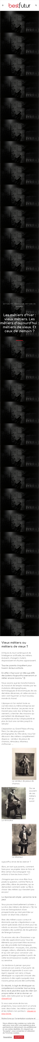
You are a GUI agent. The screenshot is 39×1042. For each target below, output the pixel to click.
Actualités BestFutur (13, 304)
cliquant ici (6, 998)
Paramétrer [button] (7, 1037)
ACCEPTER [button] (19, 1037)
